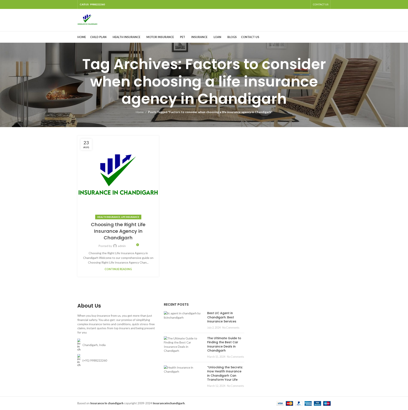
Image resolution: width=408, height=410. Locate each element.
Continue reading (118, 269)
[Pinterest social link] (305, 4)
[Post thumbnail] (184, 320)
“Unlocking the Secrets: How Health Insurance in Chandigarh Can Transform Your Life (225, 373)
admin (122, 246)
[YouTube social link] (300, 4)
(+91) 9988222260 (94, 360)
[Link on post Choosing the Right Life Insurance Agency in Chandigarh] (118, 176)
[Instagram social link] (295, 4)
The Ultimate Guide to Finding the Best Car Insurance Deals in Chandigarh (224, 344)
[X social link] (289, 4)
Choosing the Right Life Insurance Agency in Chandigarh (118, 231)
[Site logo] (87, 19)
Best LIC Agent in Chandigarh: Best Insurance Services (221, 317)
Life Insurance (130, 217)
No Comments (230, 327)
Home (140, 112)
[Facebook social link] (284, 4)
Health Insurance (108, 217)
